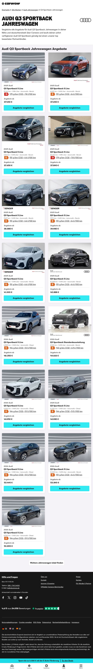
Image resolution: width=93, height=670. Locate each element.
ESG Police (37, 622)
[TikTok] (26, 598)
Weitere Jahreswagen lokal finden (46, 563)
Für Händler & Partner (83, 583)
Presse (78, 577)
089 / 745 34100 (14, 585)
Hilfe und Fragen (10, 577)
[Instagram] (15, 598)
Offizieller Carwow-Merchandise (52, 587)
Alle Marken (16, 10)
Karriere (78, 580)
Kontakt (43, 580)
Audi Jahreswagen (30, 10)
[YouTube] (21, 598)
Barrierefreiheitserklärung (61, 622)
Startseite (6, 10)
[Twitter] (9, 598)
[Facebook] (3, 598)
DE (6, 628)
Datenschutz (46, 622)
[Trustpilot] (45, 608)
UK (13, 628)
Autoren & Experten (47, 583)
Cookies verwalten (25, 622)
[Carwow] (11, 3)
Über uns (44, 577)
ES (20, 628)
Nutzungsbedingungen (10, 622)
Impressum (75, 622)
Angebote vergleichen (23, 108)
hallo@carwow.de (13, 588)
